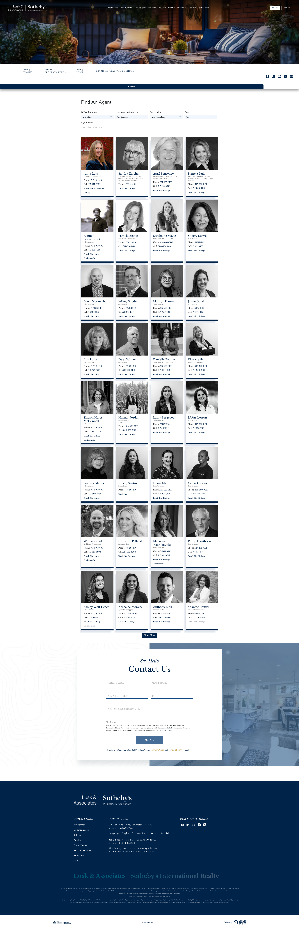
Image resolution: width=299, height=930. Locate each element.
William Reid (93, 541)
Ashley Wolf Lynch (97, 607)
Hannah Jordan (128, 417)
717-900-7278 (164, 494)
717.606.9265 (199, 617)
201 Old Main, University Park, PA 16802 (132, 851)
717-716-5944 (129, 246)
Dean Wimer (127, 359)
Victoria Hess (197, 359)
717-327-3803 (95, 552)
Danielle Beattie (164, 359)
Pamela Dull (196, 173)
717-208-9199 (164, 370)
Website (100, 188)
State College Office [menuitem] (146, 8)
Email (86, 188)
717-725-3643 (164, 186)
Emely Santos (127, 483)
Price (80, 72)
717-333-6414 (199, 188)
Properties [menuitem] (113, 8)
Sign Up (287, 8)
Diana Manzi (162, 483)
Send (148, 740)
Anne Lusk (91, 173)
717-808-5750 (95, 432)
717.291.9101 (131, 308)
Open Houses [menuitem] (81, 845)
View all (131, 87)
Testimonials (89, 258)
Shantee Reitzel (198, 607)
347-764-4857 (129, 617)
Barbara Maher (94, 483)
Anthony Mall (162, 607)
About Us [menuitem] (181, 8)
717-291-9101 (97, 180)
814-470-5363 (164, 246)
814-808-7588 (166, 242)
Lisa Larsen (91, 359)
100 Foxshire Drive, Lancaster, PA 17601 (131, 825)
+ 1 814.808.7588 (126, 843)
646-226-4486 (164, 617)
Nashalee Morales (130, 607)
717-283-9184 (199, 370)
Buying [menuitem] (171, 8)
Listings (87, 192)
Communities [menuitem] (126, 8)
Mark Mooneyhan (96, 301)
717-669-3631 (95, 494)
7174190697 (163, 428)
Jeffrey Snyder (128, 301)
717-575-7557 (94, 370)
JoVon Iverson (197, 417)
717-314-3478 (199, 552)
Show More (149, 635)
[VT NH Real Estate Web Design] (235, 922)
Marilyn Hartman (165, 301)
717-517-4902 (95, 617)
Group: (188, 112)
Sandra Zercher (129, 173)
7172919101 (131, 184)
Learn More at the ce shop (114, 71)
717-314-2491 (129, 370)
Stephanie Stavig (164, 236)
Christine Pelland (130, 541)
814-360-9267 (201, 490)
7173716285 (198, 312)
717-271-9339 (95, 184)
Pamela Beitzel (128, 236)
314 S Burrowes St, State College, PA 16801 (132, 840)
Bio (91, 188)
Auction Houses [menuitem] (82, 850)
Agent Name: (87, 123)
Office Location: (89, 112)
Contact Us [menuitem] (204, 8)
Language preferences (127, 112)
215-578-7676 (199, 494)
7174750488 (198, 246)
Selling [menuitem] (162, 8)
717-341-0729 (164, 555)
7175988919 (94, 312)
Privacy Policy (167, 730)
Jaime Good (196, 301)
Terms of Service (176, 750)
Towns (27, 72)
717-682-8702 (129, 552)
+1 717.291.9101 (125, 828)
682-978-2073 (129, 430)
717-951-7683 (164, 312)
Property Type (54, 72)
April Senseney (163, 173)
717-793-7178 (198, 428)
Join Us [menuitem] (193, 8)
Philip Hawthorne (200, 541)
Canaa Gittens (197, 483)
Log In (275, 8)
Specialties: (155, 112)
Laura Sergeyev (163, 417)
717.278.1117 (128, 312)
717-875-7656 (94, 250)
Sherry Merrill (198, 236)
